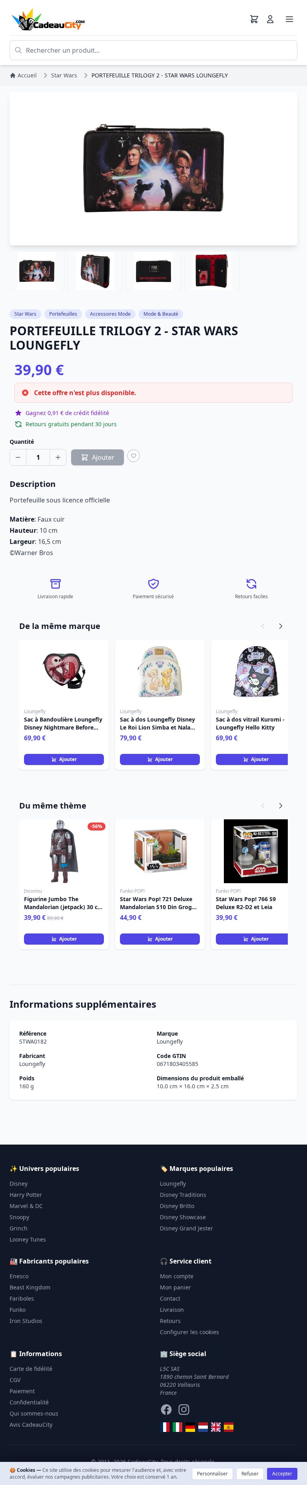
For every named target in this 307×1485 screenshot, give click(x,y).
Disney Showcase (183, 1217)
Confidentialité (29, 1402)
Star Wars (25, 313)
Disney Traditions (183, 1194)
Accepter (282, 1473)
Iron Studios (26, 1321)
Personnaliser (212, 1473)
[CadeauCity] (164, 1427)
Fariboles (22, 1298)
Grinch (19, 1228)
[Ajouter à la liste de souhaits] (133, 455)
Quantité (22, 441)
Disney (19, 1183)
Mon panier (175, 1287)
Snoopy (19, 1217)
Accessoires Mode (110, 313)
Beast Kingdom (30, 1287)
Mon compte (176, 1276)
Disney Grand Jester (186, 1228)
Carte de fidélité (31, 1368)
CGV (15, 1380)
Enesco (19, 1276)
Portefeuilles (63, 313)
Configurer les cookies (189, 1332)
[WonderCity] (190, 1427)
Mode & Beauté (161, 313)
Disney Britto (177, 1206)
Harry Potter (26, 1194)
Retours (170, 1321)
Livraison (172, 1309)
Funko (18, 1309)
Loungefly (170, 1041)
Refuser (250, 1473)
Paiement (22, 1391)
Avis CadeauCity (31, 1424)
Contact (170, 1298)
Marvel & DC (26, 1206)
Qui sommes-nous (34, 1413)
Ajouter (68, 759)
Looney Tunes (28, 1239)
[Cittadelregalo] (177, 1427)
